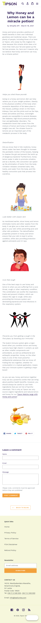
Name (4, 454)
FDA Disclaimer (10, 544)
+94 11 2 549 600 (28, 593)
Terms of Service (11, 539)
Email (4, 463)
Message (5, 472)
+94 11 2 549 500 (14, 593)
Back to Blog (22, 507)
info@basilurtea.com (18, 598)
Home (6, 527)
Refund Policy (10, 550)
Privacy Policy (10, 533)
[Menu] (37, 3)
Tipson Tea (23, 616)
